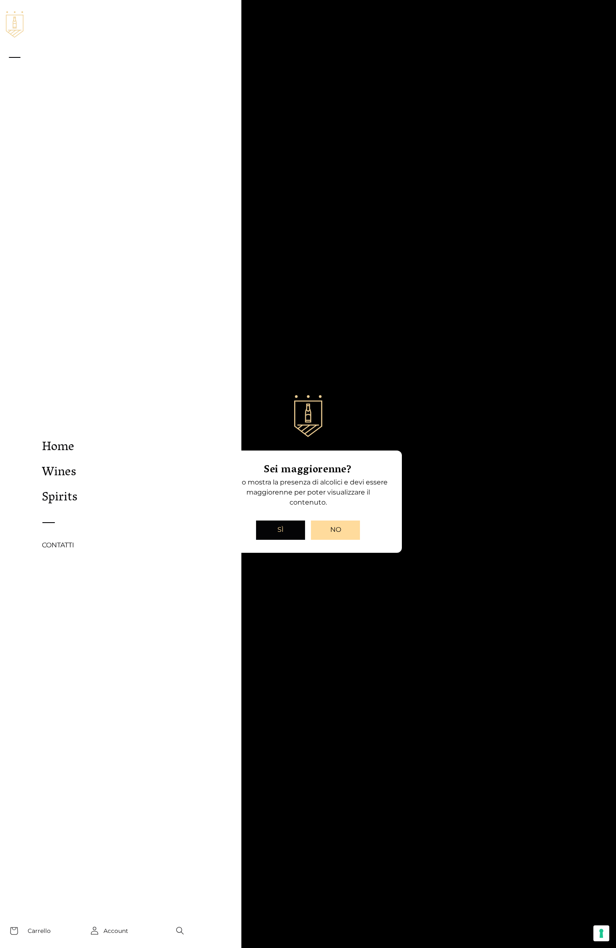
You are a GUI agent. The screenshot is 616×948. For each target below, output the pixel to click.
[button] (180, 931)
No (335, 530)
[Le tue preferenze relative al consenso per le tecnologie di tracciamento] (601, 933)
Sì (280, 530)
